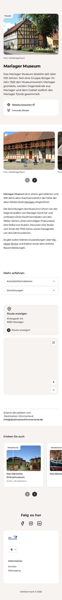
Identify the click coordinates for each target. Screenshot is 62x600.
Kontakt (12, 566)
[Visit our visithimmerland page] (22, 523)
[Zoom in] (53, 382)
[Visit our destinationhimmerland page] (39, 523)
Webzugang (14, 570)
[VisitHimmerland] (12, 537)
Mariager (29, 202)
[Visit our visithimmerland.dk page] (30, 523)
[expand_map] (53, 342)
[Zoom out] (53, 390)
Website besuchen (22, 104)
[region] (31, 366)
